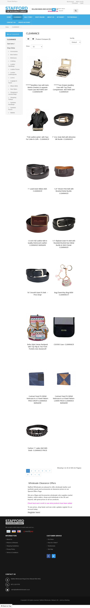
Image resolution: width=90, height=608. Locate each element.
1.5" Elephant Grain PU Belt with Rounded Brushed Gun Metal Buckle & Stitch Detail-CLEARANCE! (64, 244)
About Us (9, 539)
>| (39, 474)
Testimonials (51, 546)
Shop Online (11, 48)
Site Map (50, 549)
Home (7, 27)
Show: (28, 46)
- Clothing (12, 61)
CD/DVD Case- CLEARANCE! (64, 344)
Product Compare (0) (43, 39)
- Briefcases (13, 58)
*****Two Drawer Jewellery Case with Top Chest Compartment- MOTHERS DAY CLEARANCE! (64, 88)
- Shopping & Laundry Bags (12, 93)
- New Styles (13, 89)
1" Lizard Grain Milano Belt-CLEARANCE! (37, 190)
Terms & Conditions (12, 552)
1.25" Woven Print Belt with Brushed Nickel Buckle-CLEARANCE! (64, 191)
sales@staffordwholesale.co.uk (20, 589)
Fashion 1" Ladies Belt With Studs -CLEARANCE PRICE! (38, 449)
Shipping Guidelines (13, 546)
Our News (51, 539)
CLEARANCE (15, 27)
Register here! (34, 512)
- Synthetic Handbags (12, 103)
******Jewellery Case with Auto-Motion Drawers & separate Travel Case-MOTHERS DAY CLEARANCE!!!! (37, 88)
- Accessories (13, 51)
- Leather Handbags (11, 65)
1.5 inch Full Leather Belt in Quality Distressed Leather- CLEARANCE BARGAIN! (38, 243)
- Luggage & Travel (12, 82)
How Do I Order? (53, 542)
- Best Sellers (13, 54)
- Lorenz (12, 78)
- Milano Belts (13, 86)
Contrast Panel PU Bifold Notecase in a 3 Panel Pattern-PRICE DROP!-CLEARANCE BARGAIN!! (38, 399)
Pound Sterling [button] (11, 1)
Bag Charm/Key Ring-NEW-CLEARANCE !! (64, 293)
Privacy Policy (11, 549)
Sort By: (72, 38)
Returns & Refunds (12, 542)
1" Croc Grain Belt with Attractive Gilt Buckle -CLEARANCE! (64, 138)
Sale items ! (11, 44)
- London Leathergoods (12, 73)
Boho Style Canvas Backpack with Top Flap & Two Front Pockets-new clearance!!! (37, 346)
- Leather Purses (14, 69)
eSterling (66, 600)
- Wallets (12, 113)
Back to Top (7, 606)
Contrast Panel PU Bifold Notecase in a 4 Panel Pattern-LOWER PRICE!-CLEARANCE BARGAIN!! (64, 399)
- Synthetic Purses (12, 108)
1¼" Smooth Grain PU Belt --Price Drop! (37, 293)
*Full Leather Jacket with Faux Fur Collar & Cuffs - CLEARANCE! (37, 138)
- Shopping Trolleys (12, 98)
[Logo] (14, 521)
